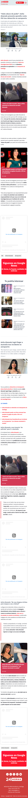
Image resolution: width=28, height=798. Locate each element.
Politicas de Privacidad (14, 792)
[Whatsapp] (8, 50)
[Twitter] (15, 50)
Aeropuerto (18, 256)
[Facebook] (12, 50)
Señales (20, 2)
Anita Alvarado (9, 256)
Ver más (4, 110)
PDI (2, 256)
